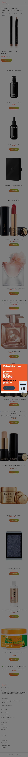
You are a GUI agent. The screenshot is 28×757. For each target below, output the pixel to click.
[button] (9, 388)
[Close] (1, 365)
